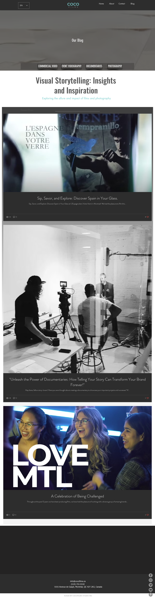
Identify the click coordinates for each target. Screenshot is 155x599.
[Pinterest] (151, 595)
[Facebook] (151, 575)
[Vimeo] (151, 585)
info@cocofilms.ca (77, 581)
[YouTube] (151, 590)
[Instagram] (151, 580)
